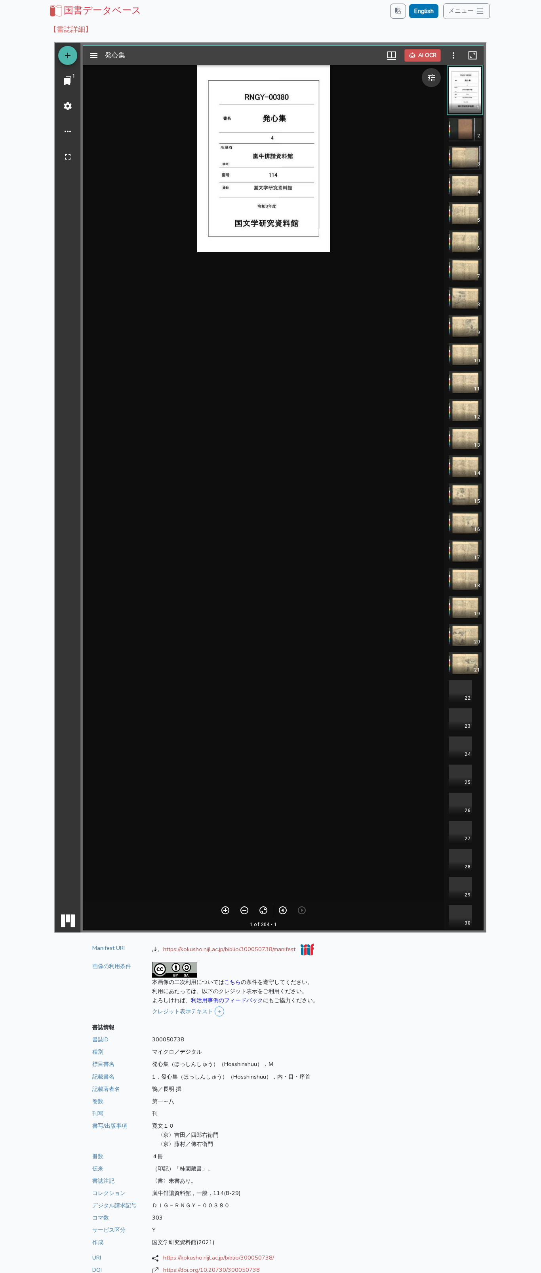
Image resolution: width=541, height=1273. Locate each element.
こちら (232, 982)
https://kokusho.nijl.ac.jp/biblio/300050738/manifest (230, 949)
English (424, 11)
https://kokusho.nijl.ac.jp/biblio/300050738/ (218, 1258)
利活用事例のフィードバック (227, 1000)
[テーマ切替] (398, 11)
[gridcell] (94, 10)
